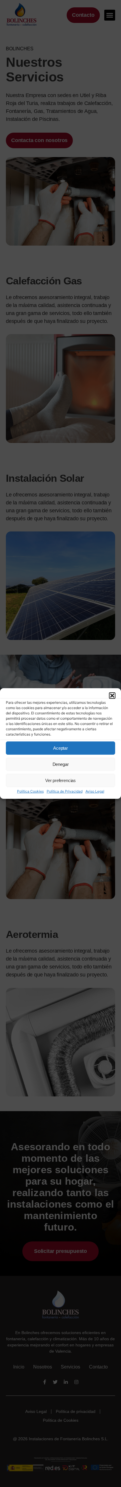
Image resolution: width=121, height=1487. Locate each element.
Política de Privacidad (65, 791)
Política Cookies (30, 791)
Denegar (61, 764)
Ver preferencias (60, 780)
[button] (112, 696)
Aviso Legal (94, 791)
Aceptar (60, 748)
